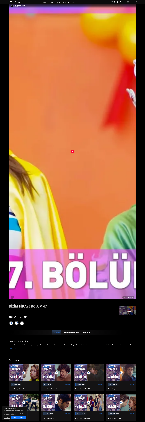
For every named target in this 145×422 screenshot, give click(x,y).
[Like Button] (16, 323)
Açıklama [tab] (57, 332)
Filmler (58, 2)
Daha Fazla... (13, 348)
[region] (14, 413)
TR (128, 2)
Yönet (7, 417)
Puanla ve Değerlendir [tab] (71, 332)
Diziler (52, 2)
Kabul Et (21, 417)
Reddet (14, 417)
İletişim (73, 2)
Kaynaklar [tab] (86, 332)
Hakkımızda (66, 2)
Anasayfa (45, 2)
